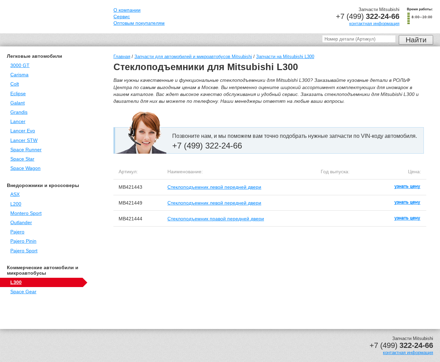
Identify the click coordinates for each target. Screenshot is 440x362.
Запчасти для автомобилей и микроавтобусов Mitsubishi (193, 56)
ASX (15, 194)
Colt (14, 84)
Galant (17, 103)
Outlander (21, 222)
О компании (127, 10)
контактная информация (374, 23)
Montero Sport (26, 213)
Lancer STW (23, 140)
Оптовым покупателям (139, 23)
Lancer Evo (22, 130)
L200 (15, 204)
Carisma (19, 74)
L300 (16, 282)
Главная (121, 56)
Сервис (121, 16)
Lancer (17, 121)
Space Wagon (25, 168)
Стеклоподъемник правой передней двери (215, 218)
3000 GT (20, 65)
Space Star (22, 159)
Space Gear (23, 291)
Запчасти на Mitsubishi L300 (285, 56)
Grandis (19, 112)
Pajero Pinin (23, 241)
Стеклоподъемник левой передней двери (214, 187)
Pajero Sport (23, 250)
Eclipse (18, 93)
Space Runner (26, 149)
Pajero (17, 231)
